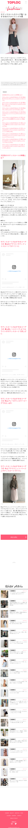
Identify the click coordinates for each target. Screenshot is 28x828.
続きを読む (14, 537)
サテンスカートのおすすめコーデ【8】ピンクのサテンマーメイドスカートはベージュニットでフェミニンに (14, 135)
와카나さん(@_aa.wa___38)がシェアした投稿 (13, 444)
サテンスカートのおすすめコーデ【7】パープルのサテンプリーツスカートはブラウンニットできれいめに (14, 130)
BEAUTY (12, 813)
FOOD (21, 813)
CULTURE (9, 815)
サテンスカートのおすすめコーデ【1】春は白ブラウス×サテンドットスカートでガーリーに (14, 98)
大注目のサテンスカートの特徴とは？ (12, 94)
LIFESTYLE (17, 813)
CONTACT (19, 815)
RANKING (14, 815)
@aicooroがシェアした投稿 (9, 374)
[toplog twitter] (16, 824)
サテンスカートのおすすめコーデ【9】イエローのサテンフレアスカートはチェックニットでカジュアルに (14, 141)
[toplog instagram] (12, 824)
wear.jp (2, 190)
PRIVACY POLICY (14, 818)
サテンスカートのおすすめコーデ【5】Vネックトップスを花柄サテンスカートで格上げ (13, 119)
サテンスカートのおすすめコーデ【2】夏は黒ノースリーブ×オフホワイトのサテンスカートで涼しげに (14, 104)
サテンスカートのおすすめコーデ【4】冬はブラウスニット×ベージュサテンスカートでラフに (14, 113)
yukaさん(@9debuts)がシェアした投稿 (12, 287)
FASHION (7, 813)
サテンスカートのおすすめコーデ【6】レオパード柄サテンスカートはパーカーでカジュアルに (14, 124)
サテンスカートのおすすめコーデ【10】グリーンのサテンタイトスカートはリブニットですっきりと (13, 146)
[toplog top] (14, 2)
